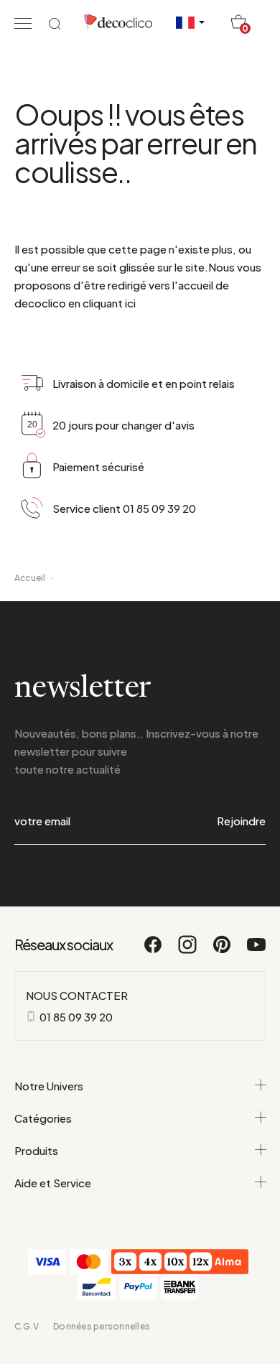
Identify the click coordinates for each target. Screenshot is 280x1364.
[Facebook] (154, 951)
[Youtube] (256, 951)
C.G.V (26, 1326)
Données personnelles (101, 1326)
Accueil (30, 577)
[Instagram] (188, 951)
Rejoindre (241, 820)
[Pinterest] (223, 951)
